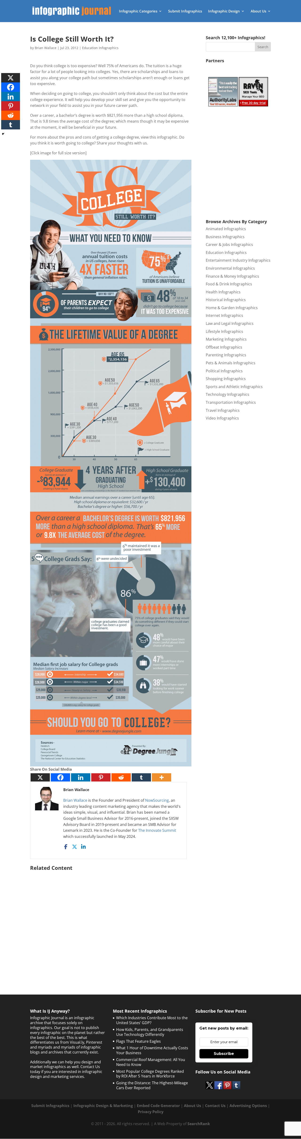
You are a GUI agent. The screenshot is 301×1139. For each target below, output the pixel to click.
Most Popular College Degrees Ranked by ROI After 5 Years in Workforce (150, 1074)
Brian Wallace (45, 48)
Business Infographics (225, 236)
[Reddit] (121, 777)
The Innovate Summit (157, 830)
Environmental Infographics (230, 268)
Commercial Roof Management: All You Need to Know (150, 1062)
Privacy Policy (150, 1111)
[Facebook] (60, 777)
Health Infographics (223, 292)
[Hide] (3, 134)
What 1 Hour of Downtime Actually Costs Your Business (152, 1050)
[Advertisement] (110, 921)
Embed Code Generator (158, 1105)
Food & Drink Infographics (229, 284)
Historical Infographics (226, 299)
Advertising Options (248, 1105)
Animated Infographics (226, 228)
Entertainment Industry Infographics (238, 260)
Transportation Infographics (231, 402)
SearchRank (198, 1123)
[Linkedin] (80, 777)
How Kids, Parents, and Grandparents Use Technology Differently (149, 1032)
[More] (161, 777)
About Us (258, 11)
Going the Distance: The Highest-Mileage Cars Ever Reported (152, 1085)
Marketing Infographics (226, 339)
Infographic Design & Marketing (103, 1105)
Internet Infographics (224, 315)
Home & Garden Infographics (232, 307)
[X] (40, 777)
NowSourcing (157, 800)
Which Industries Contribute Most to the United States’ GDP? (152, 1020)
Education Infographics (100, 48)
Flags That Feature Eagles (138, 1041)
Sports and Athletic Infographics (234, 386)
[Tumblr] (141, 777)
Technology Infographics (227, 394)
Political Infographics (224, 370)
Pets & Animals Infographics (230, 362)
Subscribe (224, 1053)
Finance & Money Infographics (232, 276)
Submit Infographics (185, 11)
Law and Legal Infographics (229, 323)
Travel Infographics (223, 410)
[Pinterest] (101, 777)
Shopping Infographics (226, 378)
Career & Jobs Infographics (229, 244)
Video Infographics (222, 418)
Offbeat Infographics (224, 347)
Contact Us (215, 1105)
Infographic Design (224, 11)
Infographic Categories (138, 11)
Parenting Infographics (226, 355)
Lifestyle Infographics (224, 331)
